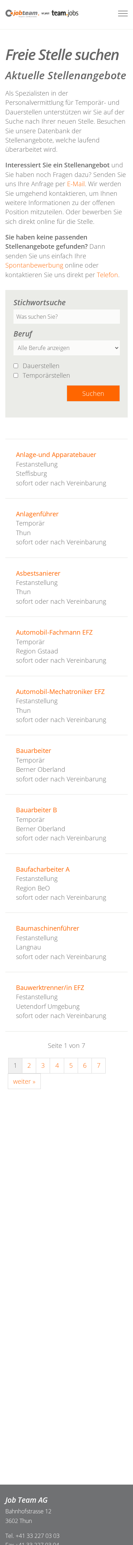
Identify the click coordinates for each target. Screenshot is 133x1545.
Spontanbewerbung (35, 265)
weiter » (24, 1081)
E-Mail (76, 183)
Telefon (107, 274)
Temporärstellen (47, 375)
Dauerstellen (42, 365)
